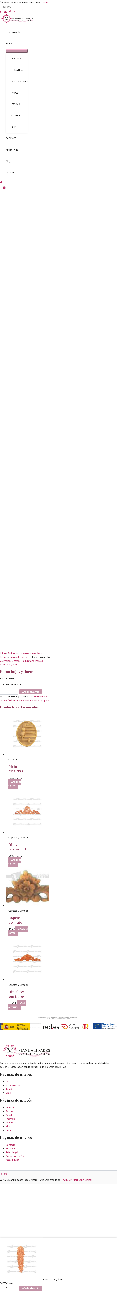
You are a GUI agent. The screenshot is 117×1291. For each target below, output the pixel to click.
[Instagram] (14, 12)
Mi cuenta (11, 1148)
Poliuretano (12, 1122)
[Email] (5, 12)
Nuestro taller (13, 1085)
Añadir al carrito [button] (14, 783)
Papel (9, 1115)
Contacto (10, 1144)
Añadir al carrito (30, 691)
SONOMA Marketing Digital (77, 1179)
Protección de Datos (16, 1156)
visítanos (44, 1)
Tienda (9, 1089)
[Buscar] (20, 7)
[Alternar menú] (17, 51)
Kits (8, 1126)
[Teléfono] (1, 12)
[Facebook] (10, 12)
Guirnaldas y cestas (20, 657)
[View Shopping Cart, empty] (2, 189)
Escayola (10, 1118)
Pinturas (10, 1107)
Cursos (9, 1130)
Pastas (9, 1111)
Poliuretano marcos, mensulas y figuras (29, 700)
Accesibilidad (12, 1159)
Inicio (3, 653)
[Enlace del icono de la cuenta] (1, 182)
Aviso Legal (12, 1152)
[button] (14, 43)
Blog (8, 1092)
